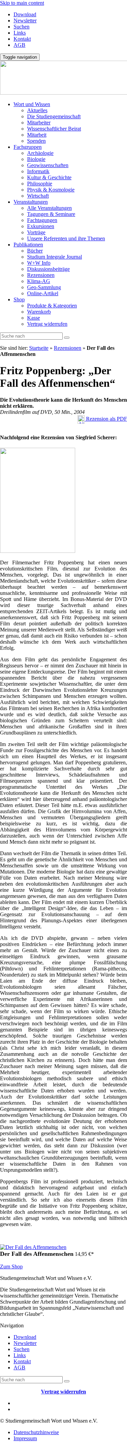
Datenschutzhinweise (36, 1432)
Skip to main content (22, 3)
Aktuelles (37, 110)
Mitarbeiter (38, 122)
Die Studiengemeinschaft (54, 116)
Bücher (35, 251)
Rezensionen (41, 275)
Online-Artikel (42, 293)
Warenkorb (39, 312)
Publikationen (28, 244)
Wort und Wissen (32, 104)
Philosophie (39, 183)
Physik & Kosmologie (51, 190)
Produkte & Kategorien (52, 305)
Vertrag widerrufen (47, 324)
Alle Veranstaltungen (49, 208)
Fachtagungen (42, 220)
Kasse (33, 318)
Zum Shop (11, 1266)
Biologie (36, 159)
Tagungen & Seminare (51, 214)
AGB (19, 45)
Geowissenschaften (47, 165)
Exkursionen (40, 226)
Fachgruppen (28, 147)
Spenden (36, 141)
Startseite (38, 348)
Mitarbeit (36, 135)
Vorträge (36, 232)
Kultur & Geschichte (49, 177)
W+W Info (38, 263)
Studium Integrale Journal (54, 257)
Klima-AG (38, 281)
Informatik (38, 171)
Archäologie (40, 153)
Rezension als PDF (106, 419)
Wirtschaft (38, 196)
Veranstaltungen (31, 202)
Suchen (21, 26)
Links (20, 33)
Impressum (25, 1438)
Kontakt (22, 39)
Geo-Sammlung (44, 287)
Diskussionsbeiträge (48, 269)
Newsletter (25, 20)
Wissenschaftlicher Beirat (54, 129)
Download (25, 14)
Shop (19, 299)
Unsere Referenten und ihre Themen (66, 238)
